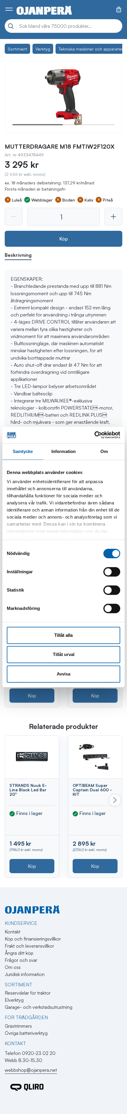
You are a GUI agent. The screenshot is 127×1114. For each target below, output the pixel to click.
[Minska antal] (13, 216)
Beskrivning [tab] (18, 255)
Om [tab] (104, 451)
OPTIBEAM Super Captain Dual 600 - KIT (92, 790)
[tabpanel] (63, 411)
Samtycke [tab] (23, 451)
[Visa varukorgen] (118, 9)
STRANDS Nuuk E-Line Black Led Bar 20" (28, 790)
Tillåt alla (63, 635)
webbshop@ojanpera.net (31, 1070)
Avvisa (63, 673)
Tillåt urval (63, 654)
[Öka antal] (113, 216)
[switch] (111, 572)
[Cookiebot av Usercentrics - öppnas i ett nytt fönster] (94, 435)
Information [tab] (63, 451)
